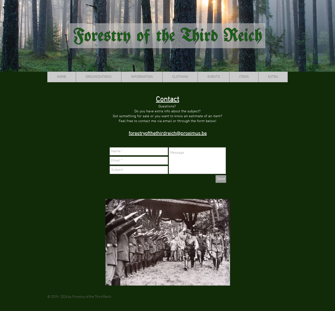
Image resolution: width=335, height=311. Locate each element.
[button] (98, 77)
